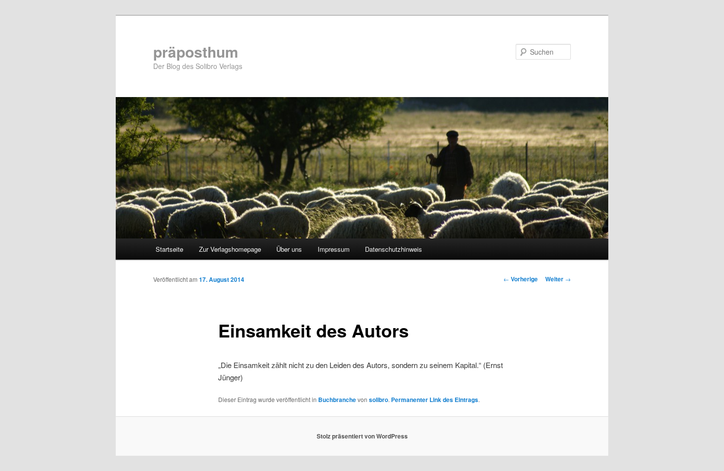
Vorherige (520, 278)
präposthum (195, 51)
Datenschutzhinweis (393, 249)
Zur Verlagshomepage (230, 249)
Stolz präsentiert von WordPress (362, 436)
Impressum (334, 249)
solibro (378, 399)
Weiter (558, 278)
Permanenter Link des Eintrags (434, 399)
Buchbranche (337, 399)
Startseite (169, 249)
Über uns (289, 249)
